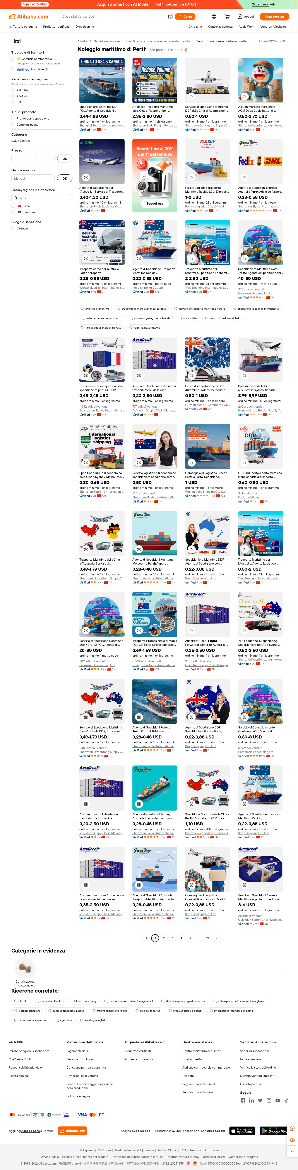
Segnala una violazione (197, 1092)
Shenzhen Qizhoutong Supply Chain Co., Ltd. (207, 125)
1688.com (104, 1150)
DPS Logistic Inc (249, 497)
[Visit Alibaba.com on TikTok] (286, 1100)
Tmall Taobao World (128, 1150)
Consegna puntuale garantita (86, 1067)
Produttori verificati (137, 1051)
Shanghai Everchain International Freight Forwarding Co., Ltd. (102, 125)
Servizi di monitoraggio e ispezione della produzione (90, 1086)
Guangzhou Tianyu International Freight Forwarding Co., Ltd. (102, 410)
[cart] (228, 17)
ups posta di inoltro (51, 1001)
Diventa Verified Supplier (257, 1075)
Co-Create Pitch (20, 1059)
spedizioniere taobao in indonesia (258, 308)
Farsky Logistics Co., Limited (204, 206)
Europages (212, 1150)
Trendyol (195, 1150)
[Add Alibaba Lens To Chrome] (72, 1130)
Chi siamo (16, 1042)
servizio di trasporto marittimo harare (201, 308)
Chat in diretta (192, 1059)
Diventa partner (250, 1084)
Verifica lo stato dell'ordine (258, 1067)
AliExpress (87, 1150)
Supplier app (141, 1131)
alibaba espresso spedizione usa (185, 1001)
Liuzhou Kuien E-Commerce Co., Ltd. (207, 404)
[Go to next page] (216, 938)
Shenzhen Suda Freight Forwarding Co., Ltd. (155, 125)
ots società (190, 318)
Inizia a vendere (250, 1059)
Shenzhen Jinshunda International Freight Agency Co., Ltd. (155, 497)
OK (65, 158)
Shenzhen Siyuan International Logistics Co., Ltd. (260, 206)
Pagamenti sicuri (78, 1051)
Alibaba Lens (30, 1131)
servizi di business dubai (224, 318)
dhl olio (23, 1001)
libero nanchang (86, 1001)
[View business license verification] (188, 1163)
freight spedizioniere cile (112, 1010)
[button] (170, 16)
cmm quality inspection (33, 1020)
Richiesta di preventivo (139, 1059)
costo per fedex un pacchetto (103, 318)
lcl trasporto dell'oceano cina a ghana (241, 1001)
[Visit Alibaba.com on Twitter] (260, 1100)
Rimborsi (188, 1075)
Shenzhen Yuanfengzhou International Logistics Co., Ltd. (260, 125)
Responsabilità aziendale (25, 1067)
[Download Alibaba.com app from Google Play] (274, 1130)
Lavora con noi (19, 1075)
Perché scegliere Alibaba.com (29, 1051)
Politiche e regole (78, 1096)
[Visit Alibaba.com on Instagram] (269, 1100)
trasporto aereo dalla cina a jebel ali (131, 1001)
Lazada (149, 1150)
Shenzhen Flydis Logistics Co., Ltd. (102, 206)
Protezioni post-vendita (82, 1075)
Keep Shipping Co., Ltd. (147, 287)
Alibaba (82, 41)
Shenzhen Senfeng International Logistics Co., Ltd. (102, 491)
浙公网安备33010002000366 (220, 1163)
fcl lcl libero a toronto (147, 327)
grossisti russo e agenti (187, 1010)
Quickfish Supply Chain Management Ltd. (155, 410)
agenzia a (66, 1020)
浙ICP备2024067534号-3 (260, 1163)
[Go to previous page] (146, 938)
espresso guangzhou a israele (152, 318)
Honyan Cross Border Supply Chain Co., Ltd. (260, 410)
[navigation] (41, 490)
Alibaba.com (216, 1131)
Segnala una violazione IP (199, 1084)
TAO (183, 1150)
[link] (292, 1128)
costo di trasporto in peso (68, 1010)
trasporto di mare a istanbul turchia (144, 308)
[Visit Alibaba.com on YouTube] (277, 1100)
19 (207, 938)
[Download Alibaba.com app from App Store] (242, 1130)
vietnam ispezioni (29, 1010)
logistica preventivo (97, 308)
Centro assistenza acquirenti (201, 1051)
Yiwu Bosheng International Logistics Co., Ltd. (207, 287)
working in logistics (96, 1020)
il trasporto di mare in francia (103, 327)
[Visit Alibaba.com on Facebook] (242, 1100)
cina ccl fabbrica (150, 1010)
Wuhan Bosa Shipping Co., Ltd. (205, 491)
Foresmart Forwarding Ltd (255, 293)
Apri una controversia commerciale (206, 1067)
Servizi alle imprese (107, 41)
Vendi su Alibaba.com (254, 1051)
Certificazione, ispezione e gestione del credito (158, 41)
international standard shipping (233, 1010)
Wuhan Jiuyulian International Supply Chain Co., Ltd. (102, 287)
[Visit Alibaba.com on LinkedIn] (251, 1100)
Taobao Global (167, 1150)
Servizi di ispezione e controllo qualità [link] (221, 41)
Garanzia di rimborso (80, 1059)
